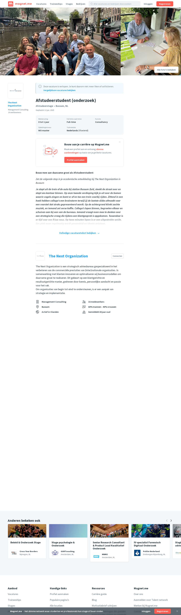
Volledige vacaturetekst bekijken (77, 233)
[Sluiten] (177, 611)
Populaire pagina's (59, 599)
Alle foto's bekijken (166, 69)
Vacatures (41, 3)
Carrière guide (99, 594)
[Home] (20, 4)
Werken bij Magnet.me (145, 605)
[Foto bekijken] (60, 41)
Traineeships (56, 3)
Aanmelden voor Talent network (151, 599)
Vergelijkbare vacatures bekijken (59, 90)
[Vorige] (167, 520)
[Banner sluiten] (119, 142)
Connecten (117, 256)
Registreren (165, 3)
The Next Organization (14, 104)
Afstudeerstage (44, 106)
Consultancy (101, 122)
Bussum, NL (62, 106)
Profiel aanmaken (76, 159)
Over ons (138, 594)
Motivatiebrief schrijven (104, 605)
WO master (43, 130)
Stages (69, 3)
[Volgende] (171, 520)
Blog (94, 599)
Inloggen (148, 3)
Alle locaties (56, 605)
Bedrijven (80, 3)
